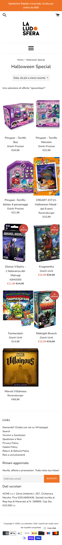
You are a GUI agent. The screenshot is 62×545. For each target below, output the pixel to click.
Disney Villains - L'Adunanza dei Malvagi (15, 271)
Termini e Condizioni (13, 435)
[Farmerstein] (15, 310)
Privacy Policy (10, 443)
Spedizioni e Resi (12, 439)
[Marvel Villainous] (15, 368)
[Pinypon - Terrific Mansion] (47, 114)
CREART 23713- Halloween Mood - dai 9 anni (46, 204)
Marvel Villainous (15, 391)
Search (6, 431)
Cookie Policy (10, 447)
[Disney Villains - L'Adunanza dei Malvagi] (15, 245)
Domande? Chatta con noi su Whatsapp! (25, 427)
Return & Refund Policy (15, 451)
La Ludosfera (26, 523)
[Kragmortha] (47, 243)
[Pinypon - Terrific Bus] (15, 114)
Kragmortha (46, 266)
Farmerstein (15, 333)
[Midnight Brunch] (47, 312)
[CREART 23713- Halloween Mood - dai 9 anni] (47, 176)
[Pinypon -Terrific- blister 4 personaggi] (15, 176)
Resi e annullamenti (13, 454)
